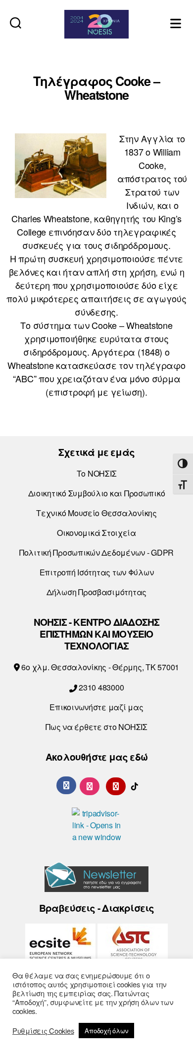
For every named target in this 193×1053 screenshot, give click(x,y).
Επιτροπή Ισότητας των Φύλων (97, 572)
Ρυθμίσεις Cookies (43, 1030)
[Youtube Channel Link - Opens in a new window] (116, 785)
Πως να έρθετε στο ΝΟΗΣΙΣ (96, 726)
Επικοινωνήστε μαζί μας (96, 707)
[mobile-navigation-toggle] (176, 22)
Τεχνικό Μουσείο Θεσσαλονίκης (96, 513)
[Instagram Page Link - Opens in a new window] (89, 785)
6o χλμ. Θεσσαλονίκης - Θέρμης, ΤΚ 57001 (99, 667)
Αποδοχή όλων (106, 1030)
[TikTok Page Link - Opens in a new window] (134, 785)
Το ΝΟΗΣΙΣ (97, 473)
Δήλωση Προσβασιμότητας (96, 592)
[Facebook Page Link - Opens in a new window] (66, 785)
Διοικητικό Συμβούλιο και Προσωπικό (96, 493)
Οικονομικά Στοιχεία (96, 532)
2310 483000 (100, 687)
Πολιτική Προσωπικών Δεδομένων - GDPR (96, 552)
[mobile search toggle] (15, 22)
